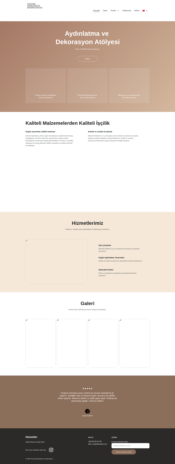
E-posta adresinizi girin (120, 442)
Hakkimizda (127, 10)
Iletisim (136, 10)
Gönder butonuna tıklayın (124, 452)
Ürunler (113, 10)
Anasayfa (96, 10)
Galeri (105, 10)
